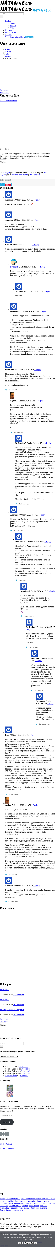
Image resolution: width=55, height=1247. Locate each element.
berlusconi (10, 1199)
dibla (53, 1199)
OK (20, 1243)
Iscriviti (6, 1122)
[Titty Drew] (10, 1094)
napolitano (4, 1205)
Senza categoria (40, 1208)
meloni (44, 1203)
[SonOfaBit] (42, 1087)
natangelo (6, 172)
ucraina (16, 1210)
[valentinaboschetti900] (49, 1087)
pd (27, 1205)
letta (27, 1203)
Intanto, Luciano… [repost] (12, 1010)
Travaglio (4, 1210)
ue (21, 1210)
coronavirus (41, 1199)
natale (11, 1205)
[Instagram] (3, 1134)
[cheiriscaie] (23, 1087)
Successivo (4, 92)
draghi (9, 1201)
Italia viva (18, 1203)
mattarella (37, 1203)
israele (10, 1203)
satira (46, 172)
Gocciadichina (11, 1076)
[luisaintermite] (29, 1087)
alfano (2, 1199)
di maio (3, 1201)
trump (10, 1210)
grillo (41, 1201)
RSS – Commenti (7, 1148)
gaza (30, 1201)
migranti (51, 1203)
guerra (46, 1201)
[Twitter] (6, 1134)
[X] (1, 184)
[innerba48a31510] (3, 1094)
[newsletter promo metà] (13, 88)
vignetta (3, 175)
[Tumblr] (4, 184)
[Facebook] (0, 184)
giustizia (35, 1201)
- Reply (36, 200)
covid (48, 1199)
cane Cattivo (26, 1199)
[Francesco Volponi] (3, 1087)
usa (23, 1210)
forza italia (23, 1201)
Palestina (17, 1205)
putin (37, 1205)
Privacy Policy (30, 1243)
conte (33, 1199)
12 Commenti (18, 995)
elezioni (14, 175)
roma (16, 1208)
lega (20, 175)
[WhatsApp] (3, 184)
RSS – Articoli (6, 1144)
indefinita (4, 1203)
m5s (31, 1203)
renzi (12, 1208)
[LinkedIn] (2, 184)
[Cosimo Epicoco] (36, 1087)
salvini (25, 175)
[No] (52, 1239)
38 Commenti (18, 1015)
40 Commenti (18, 1005)
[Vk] (11, 184)
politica (32, 1205)
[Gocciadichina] (10, 1087)
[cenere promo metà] (13, 74)
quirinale (43, 1205)
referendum (4, 1208)
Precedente (4, 90)
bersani (17, 1199)
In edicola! (4, 990)
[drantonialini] (16, 1087)
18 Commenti (34, 175)
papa (24, 1205)
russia (21, 1208)
